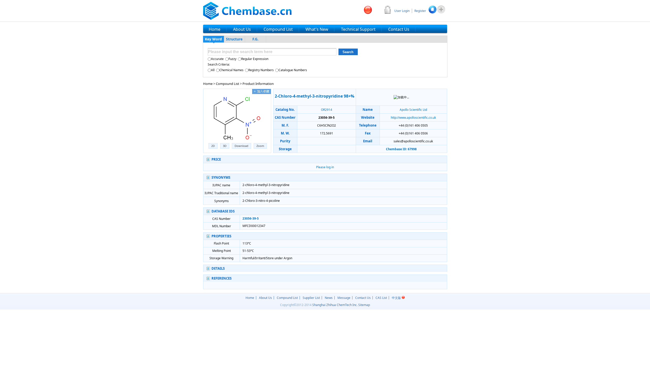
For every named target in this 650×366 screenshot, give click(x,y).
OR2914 (326, 110)
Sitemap (364, 305)
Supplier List (311, 298)
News (329, 298)
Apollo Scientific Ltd (413, 110)
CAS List (381, 298)
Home (208, 83)
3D (224, 146)
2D (213, 146)
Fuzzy (232, 59)
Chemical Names (231, 70)
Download (241, 146)
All (213, 70)
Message (343, 298)
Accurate (217, 59)
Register (420, 11)
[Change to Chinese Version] (368, 10)
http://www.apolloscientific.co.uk (413, 117)
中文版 (397, 298)
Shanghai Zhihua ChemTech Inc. (335, 305)
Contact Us (363, 298)
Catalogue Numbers (293, 70)
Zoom (260, 146)
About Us (265, 298)
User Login (402, 11)
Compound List (227, 83)
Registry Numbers (261, 70)
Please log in (325, 167)
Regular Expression (254, 59)
